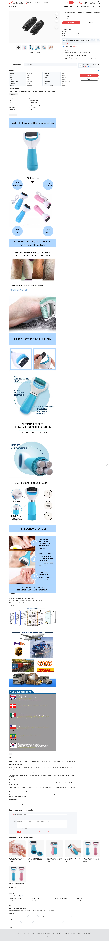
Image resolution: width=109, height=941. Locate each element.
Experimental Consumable (59, 903)
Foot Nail (60, 922)
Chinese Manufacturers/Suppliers (39, 931)
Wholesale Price (56, 931)
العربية (61, 933)
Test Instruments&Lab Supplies (15, 898)
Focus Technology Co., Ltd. (46, 936)
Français (38, 933)
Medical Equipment (35, 898)
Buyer (71, 6)
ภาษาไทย (75, 933)
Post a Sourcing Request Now (44, 831)
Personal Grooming (33, 916)
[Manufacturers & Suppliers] (16, 2)
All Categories (13, 6)
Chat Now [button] (91, 22)
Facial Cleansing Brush (54, 916)
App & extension (84, 6)
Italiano (48, 933)
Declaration (68, 936)
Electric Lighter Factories (15, 922)
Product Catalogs (26, 895)
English (25, 933)
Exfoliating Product (43, 916)
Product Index (76, 931)
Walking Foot (66, 922)
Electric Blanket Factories (50, 922)
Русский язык (43, 933)
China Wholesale (49, 931)
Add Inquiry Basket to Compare (34, 52)
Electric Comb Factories (27, 922)
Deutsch (52, 933)
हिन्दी (71, 933)
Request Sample (86, 26)
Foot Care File (86, 922)
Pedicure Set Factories (38, 922)
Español (29, 933)
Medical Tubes (12, 900)
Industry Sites (62, 931)
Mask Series (56, 900)
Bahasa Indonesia (89, 933)
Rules (99, 6)
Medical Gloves (35, 903)
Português (33, 933)
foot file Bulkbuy (13, 925)
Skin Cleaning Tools (38, 8)
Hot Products (23, 931)
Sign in (98, 3)
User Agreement (61, 936)
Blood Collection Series (81, 903)
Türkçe (79, 933)
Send (19, 831)
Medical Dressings (35, 900)
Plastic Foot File (95, 922)
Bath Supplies (12, 916)
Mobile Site (82, 931)
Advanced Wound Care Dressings (60, 898)
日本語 (68, 933)
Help (77, 6)
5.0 (84, 66)
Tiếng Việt (83, 933)
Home (10, 8)
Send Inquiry (71, 22)
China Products (29, 931)
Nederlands (57, 933)
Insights (86, 931)
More (10, 927)
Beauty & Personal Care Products (28, 8)
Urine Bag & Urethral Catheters (15, 903)
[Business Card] (98, 70)
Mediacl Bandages (80, 900)
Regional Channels (69, 931)
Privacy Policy (73, 936)
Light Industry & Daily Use (17, 8)
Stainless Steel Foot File (76, 922)
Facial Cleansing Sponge (66, 916)
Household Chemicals (22, 916)
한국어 (65, 933)
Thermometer (80, 898)
